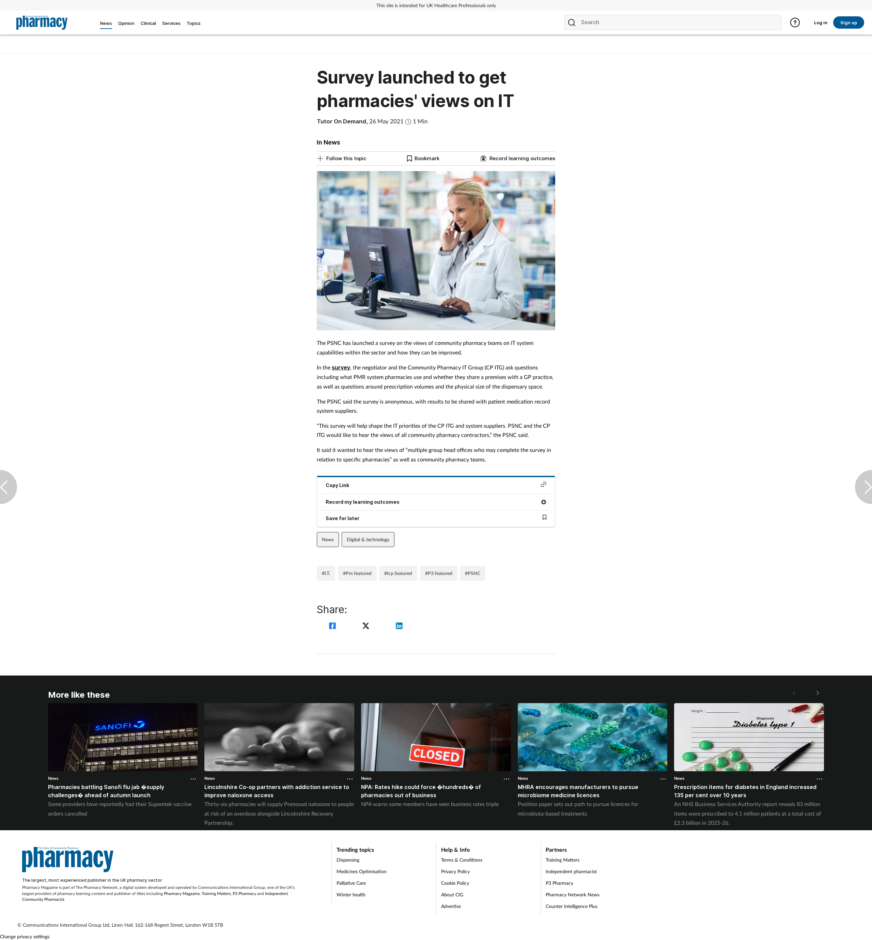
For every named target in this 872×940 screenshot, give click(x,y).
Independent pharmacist (571, 871)
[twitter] (367, 626)
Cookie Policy (455, 883)
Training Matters (216, 893)
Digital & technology (368, 539)
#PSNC (472, 573)
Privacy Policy (455, 871)
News (328, 539)
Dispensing (348, 860)
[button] (817, 693)
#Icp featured (398, 573)
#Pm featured (357, 573)
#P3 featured (438, 573)
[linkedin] (399, 626)
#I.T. (326, 573)
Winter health (351, 894)
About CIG (452, 894)
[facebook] (333, 626)
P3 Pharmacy (244, 893)
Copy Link (337, 485)
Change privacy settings (24, 936)
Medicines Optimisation (362, 871)
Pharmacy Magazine (182, 893)
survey (341, 367)
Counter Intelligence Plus (571, 906)
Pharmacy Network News (573, 894)
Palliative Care (351, 883)
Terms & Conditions (461, 860)
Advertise (451, 906)
